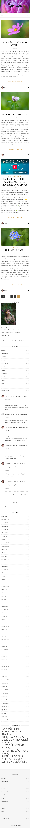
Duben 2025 (4, 569)
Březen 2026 (4, 533)
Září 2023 (3, 633)
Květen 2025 (4, 566)
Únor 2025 (4, 576)
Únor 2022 (4, 696)
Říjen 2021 (4, 709)
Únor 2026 (4, 536)
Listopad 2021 (5, 706)
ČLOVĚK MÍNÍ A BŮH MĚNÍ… (15, 44)
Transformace (5, 377)
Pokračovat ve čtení (15, 81)
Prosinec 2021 (5, 703)
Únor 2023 (4, 656)
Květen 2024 (4, 606)
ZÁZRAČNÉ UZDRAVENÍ (15, 114)
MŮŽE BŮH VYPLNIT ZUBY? (12, 747)
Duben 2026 (4, 529)
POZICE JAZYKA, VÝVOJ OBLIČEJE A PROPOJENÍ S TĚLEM (14, 739)
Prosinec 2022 (5, 663)
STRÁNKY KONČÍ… (15, 250)
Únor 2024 (4, 616)
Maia (5, 87)
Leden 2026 (4, 539)
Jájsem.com (15, 5)
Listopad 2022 (5, 666)
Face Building (4, 353)
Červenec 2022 (5, 679)
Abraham (10, 112)
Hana (6, 414)
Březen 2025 (4, 573)
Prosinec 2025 (5, 543)
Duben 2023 (4, 649)
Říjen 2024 (4, 589)
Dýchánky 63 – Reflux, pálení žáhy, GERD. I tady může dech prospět (15, 181)
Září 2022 (3, 673)
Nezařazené (4, 367)
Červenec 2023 (5, 639)
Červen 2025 (4, 563)
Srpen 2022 (4, 676)
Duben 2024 (4, 609)
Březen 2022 (4, 693)
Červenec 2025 (5, 559)
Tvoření (3, 380)
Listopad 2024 (5, 586)
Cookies (19, 825)
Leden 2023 (4, 659)
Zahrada (3, 387)
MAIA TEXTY (15, 40)
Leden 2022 (4, 699)
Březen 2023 (4, 653)
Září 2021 (3, 713)
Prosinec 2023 (5, 623)
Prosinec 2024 (5, 583)
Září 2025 (3, 553)
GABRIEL (3, 356)
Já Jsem (3, 360)
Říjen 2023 (4, 629)
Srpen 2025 (4, 556)
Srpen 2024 (4, 596)
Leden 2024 (4, 619)
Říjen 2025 (4, 549)
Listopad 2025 (5, 546)
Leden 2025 (4, 579)
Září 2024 (3, 593)
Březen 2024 (4, 613)
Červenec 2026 (5, 519)
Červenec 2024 (5, 599)
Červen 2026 (4, 522)
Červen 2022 (4, 683)
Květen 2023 (4, 646)
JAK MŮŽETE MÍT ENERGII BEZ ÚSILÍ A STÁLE (12, 731)
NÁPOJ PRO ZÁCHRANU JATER (14, 752)
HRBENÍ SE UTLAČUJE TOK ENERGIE (17, 414)
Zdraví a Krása (18, 112)
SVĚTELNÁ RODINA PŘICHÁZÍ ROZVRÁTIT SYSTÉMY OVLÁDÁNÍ (13, 759)
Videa (10, 176)
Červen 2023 (4, 643)
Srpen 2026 (4, 516)
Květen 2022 (4, 686)
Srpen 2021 (4, 716)
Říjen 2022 (4, 669)
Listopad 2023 (5, 626)
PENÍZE (3, 370)
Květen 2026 (4, 526)
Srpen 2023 (4, 636)
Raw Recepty (4, 373)
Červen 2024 (4, 603)
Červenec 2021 (5, 719)
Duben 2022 (4, 689)
